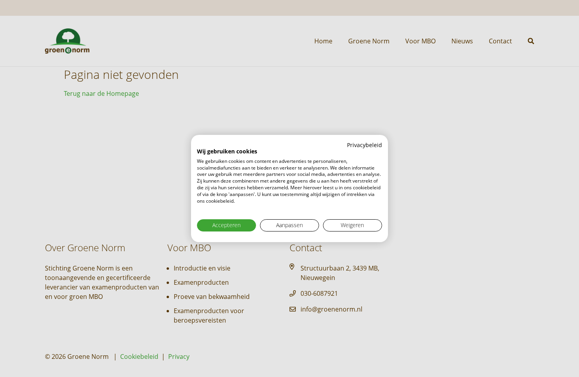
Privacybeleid (364, 145)
